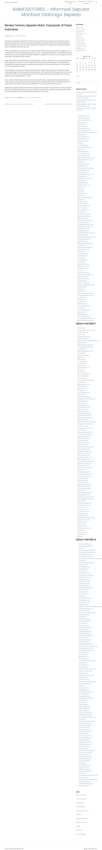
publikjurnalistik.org (84, 769)
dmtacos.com (82, 560)
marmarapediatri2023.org (85, 347)
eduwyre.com (81, 251)
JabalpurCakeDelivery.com (85, 160)
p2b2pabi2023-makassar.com (86, 330)
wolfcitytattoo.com (83, 642)
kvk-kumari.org (83, 777)
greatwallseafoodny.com (85, 588)
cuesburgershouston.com (86, 556)
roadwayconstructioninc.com (85, 497)
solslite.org (81, 686)
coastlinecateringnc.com (85, 554)
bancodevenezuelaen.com (85, 130)
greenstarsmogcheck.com (85, 417)
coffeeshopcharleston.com (85, 432)
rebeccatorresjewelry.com (85, 197)
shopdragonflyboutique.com (85, 499)
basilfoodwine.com (84, 709)
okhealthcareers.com (83, 116)
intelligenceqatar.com (83, 164)
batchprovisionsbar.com (84, 503)
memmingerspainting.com (85, 220)
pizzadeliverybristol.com (84, 415)
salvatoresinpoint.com (84, 239)
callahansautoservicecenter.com (86, 422)
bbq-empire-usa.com (83, 520)
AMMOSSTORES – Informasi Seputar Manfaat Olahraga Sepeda (51, 12)
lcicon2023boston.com (84, 316)
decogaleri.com (81, 390)
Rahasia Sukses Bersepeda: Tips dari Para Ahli (58, 104)
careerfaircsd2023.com (84, 310)
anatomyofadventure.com (86, 698)
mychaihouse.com (82, 480)
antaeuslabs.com (82, 176)
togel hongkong (81, 834)
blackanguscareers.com (85, 744)
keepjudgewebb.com (84, 696)
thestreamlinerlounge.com (86, 750)
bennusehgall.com (82, 376)
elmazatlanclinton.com (84, 407)
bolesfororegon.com (84, 746)
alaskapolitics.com (82, 141)
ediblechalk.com (82, 526)
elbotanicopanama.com (84, 397)
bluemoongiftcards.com (85, 715)
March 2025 (79, 38)
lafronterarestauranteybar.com (87, 646)
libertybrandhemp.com (85, 738)
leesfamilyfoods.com (83, 264)
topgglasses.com (83, 604)
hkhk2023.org (81, 299)
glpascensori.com (83, 656)
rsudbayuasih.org (83, 767)
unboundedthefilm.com (84, 120)
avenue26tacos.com (84, 602)
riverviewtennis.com (83, 511)
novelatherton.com (84, 754)
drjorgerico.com (82, 201)
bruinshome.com (83, 638)
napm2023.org (81, 302)
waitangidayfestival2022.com (85, 318)
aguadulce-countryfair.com (85, 468)
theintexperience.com (83, 118)
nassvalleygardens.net (85, 757)
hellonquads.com (82, 386)
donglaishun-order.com (84, 457)
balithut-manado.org (83, 283)
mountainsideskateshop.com (87, 721)
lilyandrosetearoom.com (85, 648)
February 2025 (80, 40)
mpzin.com (80, 189)
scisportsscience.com (84, 781)
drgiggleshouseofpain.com (85, 226)
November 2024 (81, 46)
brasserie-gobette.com (84, 505)
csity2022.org (81, 372)
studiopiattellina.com (83, 449)
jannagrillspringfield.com (84, 451)
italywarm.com (82, 773)
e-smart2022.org (82, 260)
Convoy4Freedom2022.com (85, 295)
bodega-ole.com (83, 748)
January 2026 (80, 32)
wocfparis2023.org (82, 332)
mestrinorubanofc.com (85, 752)
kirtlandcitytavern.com (85, 723)
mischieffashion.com (83, 249)
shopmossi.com (83, 673)
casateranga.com (83, 667)
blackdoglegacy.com (84, 579)
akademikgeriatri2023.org (85, 345)
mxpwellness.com (83, 677)
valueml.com (81, 195)
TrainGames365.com (83, 155)
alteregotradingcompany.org (86, 285)
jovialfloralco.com (82, 241)
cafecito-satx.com (83, 625)
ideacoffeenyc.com (82, 409)
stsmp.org (80, 143)
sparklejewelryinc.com (85, 633)
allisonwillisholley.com (85, 684)
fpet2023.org (81, 258)
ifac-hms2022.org (82, 361)
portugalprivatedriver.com (85, 428)
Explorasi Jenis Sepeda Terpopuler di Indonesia (19, 104)
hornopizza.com (83, 565)
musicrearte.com (82, 507)
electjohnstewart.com (84, 759)
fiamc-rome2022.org (83, 459)
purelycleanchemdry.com (84, 178)
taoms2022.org (81, 363)
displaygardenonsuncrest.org (86, 517)
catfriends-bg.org (82, 122)
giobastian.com (83, 654)
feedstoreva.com (82, 522)
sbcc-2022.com (81, 291)
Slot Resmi (79, 830)
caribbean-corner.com (85, 713)
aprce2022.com (81, 287)
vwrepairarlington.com (85, 544)
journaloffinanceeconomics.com (87, 775)
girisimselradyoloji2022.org (85, 351)
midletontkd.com (83, 704)
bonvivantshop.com (83, 185)
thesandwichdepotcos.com (85, 224)
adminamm (23, 36)
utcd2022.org (81, 353)
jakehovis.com (81, 470)
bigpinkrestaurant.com (84, 216)
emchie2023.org (82, 349)
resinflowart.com (83, 594)
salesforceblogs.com (83, 153)
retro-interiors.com (83, 254)
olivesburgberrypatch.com (86, 650)
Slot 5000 (79, 814)
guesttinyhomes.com (84, 573)
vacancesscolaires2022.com (85, 320)
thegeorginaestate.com (84, 484)
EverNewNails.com (82, 235)
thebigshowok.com (84, 583)
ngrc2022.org (81, 262)
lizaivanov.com (82, 571)
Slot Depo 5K (80, 803)
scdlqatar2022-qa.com (83, 336)
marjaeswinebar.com (83, 405)
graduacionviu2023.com (85, 627)
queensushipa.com (82, 203)
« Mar (78, 76)
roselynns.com (81, 149)
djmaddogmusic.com (84, 690)
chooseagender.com (83, 137)
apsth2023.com (81, 312)
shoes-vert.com (81, 395)
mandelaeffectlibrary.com (84, 147)
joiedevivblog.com (83, 734)
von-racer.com (81, 430)
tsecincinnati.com (82, 378)
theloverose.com (83, 590)
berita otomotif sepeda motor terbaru (31, 97)
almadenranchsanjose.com (85, 274)
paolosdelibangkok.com (84, 488)
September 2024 (81, 50)
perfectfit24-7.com (82, 426)
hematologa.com (83, 569)
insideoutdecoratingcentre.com (86, 237)
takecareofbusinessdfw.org (85, 168)
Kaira (15, 848)
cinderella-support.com (84, 214)
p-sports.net (82, 596)
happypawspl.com (82, 420)
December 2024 (80, 44)
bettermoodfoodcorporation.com (87, 133)
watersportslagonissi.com (85, 247)
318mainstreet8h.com (83, 438)
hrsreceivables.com (83, 210)
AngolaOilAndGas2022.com (85, 293)
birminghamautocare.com (85, 474)
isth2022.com (81, 328)
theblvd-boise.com (82, 256)
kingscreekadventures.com (85, 174)
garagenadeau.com (83, 231)
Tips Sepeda (86, 3)
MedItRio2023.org (82, 314)
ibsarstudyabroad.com (84, 374)
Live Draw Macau (81, 799)
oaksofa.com (81, 530)
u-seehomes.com (82, 245)
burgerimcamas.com (84, 786)
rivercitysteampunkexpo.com (87, 717)
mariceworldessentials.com (85, 461)
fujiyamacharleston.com (84, 453)
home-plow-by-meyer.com (86, 575)
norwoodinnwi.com (84, 740)
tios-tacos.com (82, 623)
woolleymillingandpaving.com (87, 661)
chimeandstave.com (84, 585)
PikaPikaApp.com (82, 166)
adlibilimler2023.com (83, 279)
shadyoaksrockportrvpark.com (86, 399)
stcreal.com (80, 191)
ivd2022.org (80, 370)
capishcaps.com (82, 534)
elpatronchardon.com (83, 455)
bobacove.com (81, 491)
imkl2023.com (81, 308)
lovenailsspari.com (82, 440)
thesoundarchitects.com (85, 692)
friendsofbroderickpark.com (85, 447)
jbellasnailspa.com (82, 478)
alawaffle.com (82, 617)
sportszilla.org (81, 501)
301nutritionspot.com (84, 725)
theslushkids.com (83, 652)
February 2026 (80, 29)
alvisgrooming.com (83, 482)
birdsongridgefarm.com (85, 732)
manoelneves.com (82, 145)
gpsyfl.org (80, 536)
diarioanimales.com (83, 388)
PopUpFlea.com (82, 193)
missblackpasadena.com (85, 608)
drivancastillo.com (83, 700)
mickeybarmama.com (83, 495)
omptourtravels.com (84, 761)
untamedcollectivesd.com (85, 675)
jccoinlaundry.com (82, 401)
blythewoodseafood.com (84, 486)
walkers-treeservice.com (85, 671)
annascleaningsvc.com (85, 640)
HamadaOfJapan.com (83, 170)
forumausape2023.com (84, 306)
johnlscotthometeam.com (84, 243)
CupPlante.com (81, 187)
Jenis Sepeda (89, 1)
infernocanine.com (84, 679)
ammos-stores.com (84, 727)
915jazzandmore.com (83, 465)
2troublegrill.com (83, 665)
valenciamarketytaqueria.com (87, 613)
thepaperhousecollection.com (87, 681)
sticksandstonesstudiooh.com (87, 669)
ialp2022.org (81, 357)
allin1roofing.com (83, 694)
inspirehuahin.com (82, 218)
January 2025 (80, 42)
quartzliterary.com (82, 445)
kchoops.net (82, 719)
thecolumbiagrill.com (83, 338)
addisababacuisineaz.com (86, 784)
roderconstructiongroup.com (86, 380)
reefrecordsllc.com (83, 615)
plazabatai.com (81, 382)
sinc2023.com (81, 334)
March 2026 (79, 27)
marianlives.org (82, 124)
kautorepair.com (82, 403)
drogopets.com (81, 524)
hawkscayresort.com (83, 384)
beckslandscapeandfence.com (87, 550)
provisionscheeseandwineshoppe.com (88, 340)
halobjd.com (80, 162)
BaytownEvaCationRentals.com (86, 158)
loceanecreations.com (84, 729)
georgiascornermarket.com (85, 424)
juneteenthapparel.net (85, 771)
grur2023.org (81, 297)
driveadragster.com (84, 567)
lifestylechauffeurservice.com (86, 233)
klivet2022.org (81, 359)
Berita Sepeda (81, 1)
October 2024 (80, 48)
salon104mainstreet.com (84, 434)
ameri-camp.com (82, 208)
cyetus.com (80, 270)
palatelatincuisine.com (85, 577)
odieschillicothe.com (83, 411)
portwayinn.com (83, 688)
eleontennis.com (82, 268)
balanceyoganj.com (83, 151)
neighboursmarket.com (85, 742)
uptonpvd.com (82, 663)
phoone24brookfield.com (84, 493)
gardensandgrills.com (84, 706)
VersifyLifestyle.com (83, 172)
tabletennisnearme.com (84, 528)
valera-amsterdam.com (85, 736)
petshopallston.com (84, 600)
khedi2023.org (81, 343)
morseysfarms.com (83, 509)
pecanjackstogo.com (84, 629)
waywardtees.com (82, 126)
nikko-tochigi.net (83, 711)
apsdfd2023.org (82, 304)
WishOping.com (82, 181)
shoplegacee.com (82, 183)
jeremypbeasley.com (83, 222)
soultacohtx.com (82, 532)
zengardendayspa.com (85, 631)
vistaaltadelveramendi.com (86, 552)
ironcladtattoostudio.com (85, 636)
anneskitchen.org (83, 610)
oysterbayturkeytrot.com (85, 644)
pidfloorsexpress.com (83, 128)
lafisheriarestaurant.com (84, 463)
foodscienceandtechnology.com (87, 779)
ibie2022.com (81, 289)
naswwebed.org (82, 281)
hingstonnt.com (82, 135)
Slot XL (78, 826)
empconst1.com (82, 212)
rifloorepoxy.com (83, 658)
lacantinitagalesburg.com (84, 413)
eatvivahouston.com (84, 581)
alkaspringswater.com (83, 436)
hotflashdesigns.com (83, 229)
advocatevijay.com (82, 277)
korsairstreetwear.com (85, 598)
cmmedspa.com (83, 702)
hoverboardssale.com (83, 139)
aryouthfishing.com (84, 619)
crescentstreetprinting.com (86, 563)
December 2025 (80, 34)
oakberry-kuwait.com (83, 443)
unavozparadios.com (83, 392)
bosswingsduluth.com (83, 472)
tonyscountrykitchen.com (84, 476)
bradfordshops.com (83, 272)
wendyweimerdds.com (83, 206)
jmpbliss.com (81, 199)
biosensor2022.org (83, 355)
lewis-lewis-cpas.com (83, 266)
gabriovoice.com (83, 592)
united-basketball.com (85, 621)
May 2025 (79, 36)
